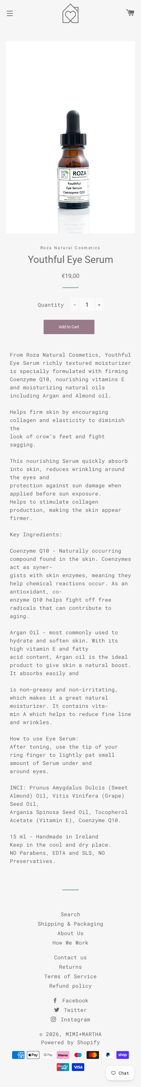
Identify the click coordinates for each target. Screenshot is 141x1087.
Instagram (73, 1019)
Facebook (74, 1000)
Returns (70, 966)
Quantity (51, 304)
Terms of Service (70, 976)
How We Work (70, 942)
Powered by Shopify (70, 1042)
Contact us (70, 957)
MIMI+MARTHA (84, 1033)
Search (70, 914)
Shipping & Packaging (70, 923)
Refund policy (70, 985)
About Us (70, 933)
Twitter (74, 1009)
